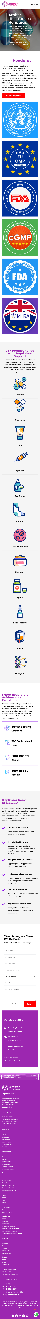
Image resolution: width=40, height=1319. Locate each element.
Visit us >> (5, 1126)
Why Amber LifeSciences (9, 1272)
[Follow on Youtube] (19, 1060)
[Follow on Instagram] (10, 1060)
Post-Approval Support (18, 889)
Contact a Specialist (13, 95)
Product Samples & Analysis (20, 874)
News (3, 1200)
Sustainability (6, 1162)
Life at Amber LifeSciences (10, 1274)
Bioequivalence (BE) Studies (20, 860)
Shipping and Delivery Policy (17, 1304)
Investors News (6, 1253)
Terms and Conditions (10, 1302)
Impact (4, 1159)
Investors (5, 1243)
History (4, 1135)
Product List (5, 1224)
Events (4, 1202)
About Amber (6, 1140)
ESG (3, 1157)
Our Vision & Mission (8, 1147)
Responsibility (6, 1164)
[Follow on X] (14, 1060)
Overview (5, 1246)
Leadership (5, 1137)
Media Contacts (7, 1212)
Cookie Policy (28, 1305)
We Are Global (6, 1142)
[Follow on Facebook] (5, 1060)
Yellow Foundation (7, 1169)
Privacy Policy (25, 1302)
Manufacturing (6, 1180)
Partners (4, 1178)
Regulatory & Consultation (19, 904)
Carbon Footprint (7, 1167)
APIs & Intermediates (8, 1226)
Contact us (34, 1077)
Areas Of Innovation (8, 1185)
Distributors (5, 1221)
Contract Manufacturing (10, 1233)
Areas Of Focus (6, 1183)
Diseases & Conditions (9, 1188)
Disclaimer (19, 1305)
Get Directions (7, 1107)
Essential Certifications (18, 842)
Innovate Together (7, 1229)
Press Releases (6, 1210)
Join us (4, 1262)
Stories (4, 1205)
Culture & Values (7, 1144)
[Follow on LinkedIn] (23, 1315)
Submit (30, 1004)
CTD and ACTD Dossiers (18, 827)
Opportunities (6, 1267)
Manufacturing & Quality (9, 1231)
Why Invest (5, 1251)
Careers (4, 1269)
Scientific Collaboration (9, 1190)
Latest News (6, 1207)
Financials (5, 1248)
